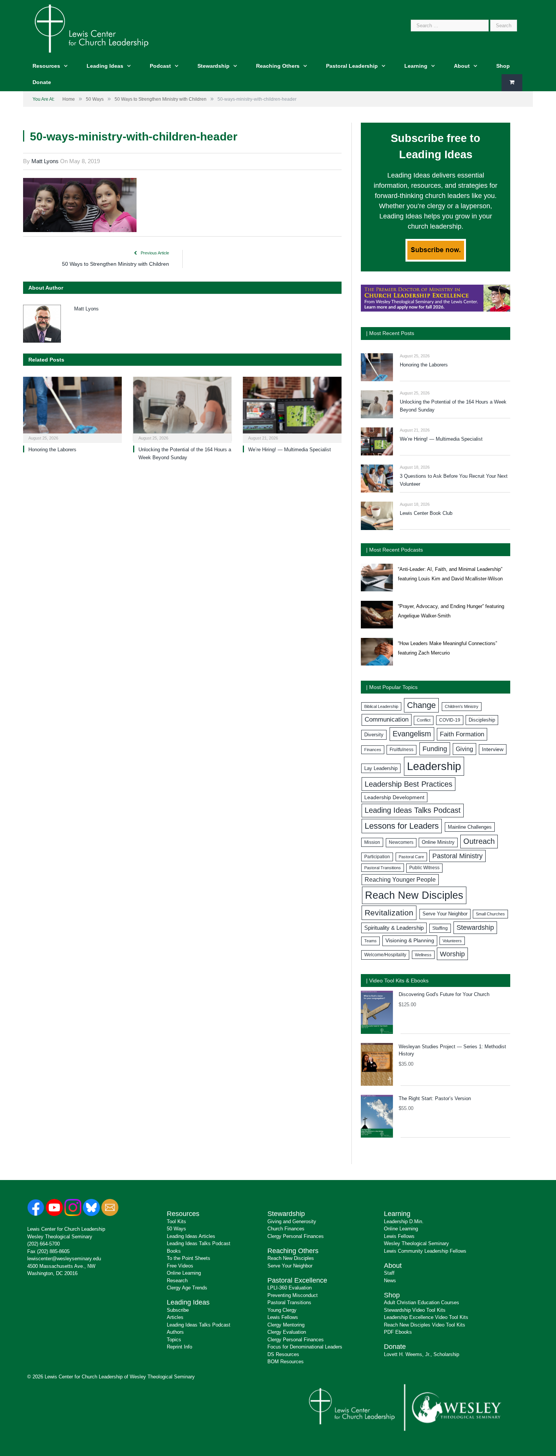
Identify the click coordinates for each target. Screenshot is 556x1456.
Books (174, 1251)
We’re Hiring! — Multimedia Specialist (289, 449)
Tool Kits (176, 1221)
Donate (42, 82)
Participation (377, 856)
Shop (503, 66)
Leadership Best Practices (408, 784)
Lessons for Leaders (402, 826)
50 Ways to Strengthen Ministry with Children (115, 264)
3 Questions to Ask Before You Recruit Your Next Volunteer (454, 480)
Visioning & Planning (409, 940)
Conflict (423, 720)
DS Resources (283, 1354)
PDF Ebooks (398, 1332)
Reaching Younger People (400, 879)
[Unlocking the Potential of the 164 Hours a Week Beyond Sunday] (182, 409)
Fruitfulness (401, 749)
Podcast (160, 66)
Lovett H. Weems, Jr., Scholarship (421, 1354)
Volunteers (452, 940)
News (390, 1280)
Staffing (440, 928)
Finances (372, 749)
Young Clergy (282, 1310)
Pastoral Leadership (352, 66)
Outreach (479, 841)
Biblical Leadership (381, 706)
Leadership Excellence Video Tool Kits (426, 1317)
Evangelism (412, 734)
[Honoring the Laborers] (72, 409)
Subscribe (178, 1310)
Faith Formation (462, 734)
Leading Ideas (105, 66)
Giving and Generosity (291, 1221)
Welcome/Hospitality (385, 954)
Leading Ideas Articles (191, 1236)
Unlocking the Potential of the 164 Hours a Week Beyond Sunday (453, 406)
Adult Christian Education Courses (421, 1302)
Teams (370, 940)
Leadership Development (394, 797)
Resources (46, 66)
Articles (175, 1317)
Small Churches (490, 914)
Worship (452, 954)
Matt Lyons (45, 161)
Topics (174, 1339)
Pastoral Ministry (457, 856)
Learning (415, 66)
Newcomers (401, 842)
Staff (389, 1273)
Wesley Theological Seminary (59, 1236)
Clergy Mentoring (285, 1325)
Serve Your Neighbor (444, 914)
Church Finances (285, 1229)
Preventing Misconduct (292, 1295)
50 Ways (176, 1229)
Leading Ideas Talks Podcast (413, 810)
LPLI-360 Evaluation (289, 1288)
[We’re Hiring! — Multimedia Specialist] (292, 409)
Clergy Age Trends (187, 1288)
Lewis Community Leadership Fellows (425, 1251)
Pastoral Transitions (382, 867)
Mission (372, 842)
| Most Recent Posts (390, 333)
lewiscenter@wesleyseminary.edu (64, 1258)
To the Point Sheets (188, 1258)
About (462, 66)
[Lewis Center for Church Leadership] (91, 28)
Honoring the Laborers (52, 449)
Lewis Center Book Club (426, 513)
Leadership (434, 766)
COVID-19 (449, 720)
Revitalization (389, 912)
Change (421, 705)
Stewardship (213, 66)
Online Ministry (438, 842)
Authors (175, 1332)
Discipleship (482, 720)
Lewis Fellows (282, 1317)
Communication (386, 719)
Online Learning (184, 1273)
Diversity (374, 734)
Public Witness (424, 867)
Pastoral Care (411, 856)
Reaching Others (278, 66)
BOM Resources (285, 1361)
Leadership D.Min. (404, 1221)
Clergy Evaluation (286, 1332)
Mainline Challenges (470, 827)
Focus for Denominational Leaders (304, 1347)
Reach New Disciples (414, 895)
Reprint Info (179, 1347)
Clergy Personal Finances (295, 1236)
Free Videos (180, 1266)
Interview (492, 749)
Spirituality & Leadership (394, 928)
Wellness (423, 954)
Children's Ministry (461, 706)
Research (177, 1280)
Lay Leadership (381, 768)
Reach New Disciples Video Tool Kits (424, 1325)
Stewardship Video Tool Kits (415, 1310)
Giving (464, 748)
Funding (434, 749)
